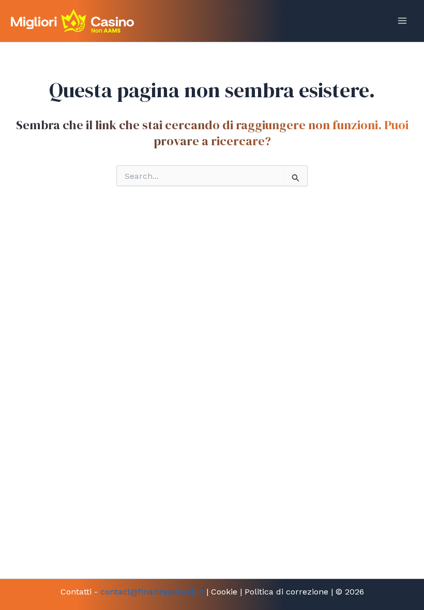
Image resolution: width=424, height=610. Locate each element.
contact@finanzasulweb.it (152, 592)
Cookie (224, 592)
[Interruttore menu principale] (402, 20)
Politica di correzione (286, 592)
